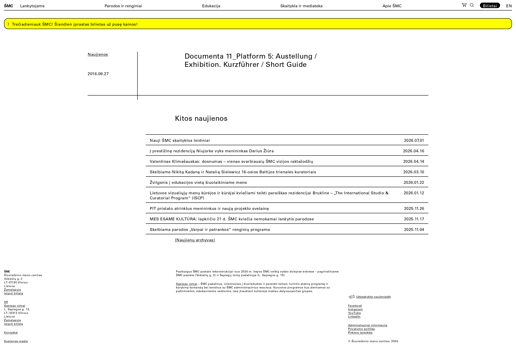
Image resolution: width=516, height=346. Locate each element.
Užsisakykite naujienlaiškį (373, 297)
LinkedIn (354, 316)
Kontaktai (11, 332)
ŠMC (8, 5)
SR (6, 302)
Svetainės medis (16, 341)
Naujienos (98, 54)
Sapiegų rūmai (14, 305)
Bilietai (490, 5)
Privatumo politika (361, 329)
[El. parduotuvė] (464, 5)
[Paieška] (472, 5)
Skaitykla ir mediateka (301, 5)
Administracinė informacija (367, 325)
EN (509, 5)
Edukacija (211, 5)
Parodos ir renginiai (123, 5)
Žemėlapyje (12, 289)
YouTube (354, 313)
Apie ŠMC (392, 5)
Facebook (355, 305)
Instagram (355, 309)
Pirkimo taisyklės (360, 332)
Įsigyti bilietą (13, 293)
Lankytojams (32, 5)
